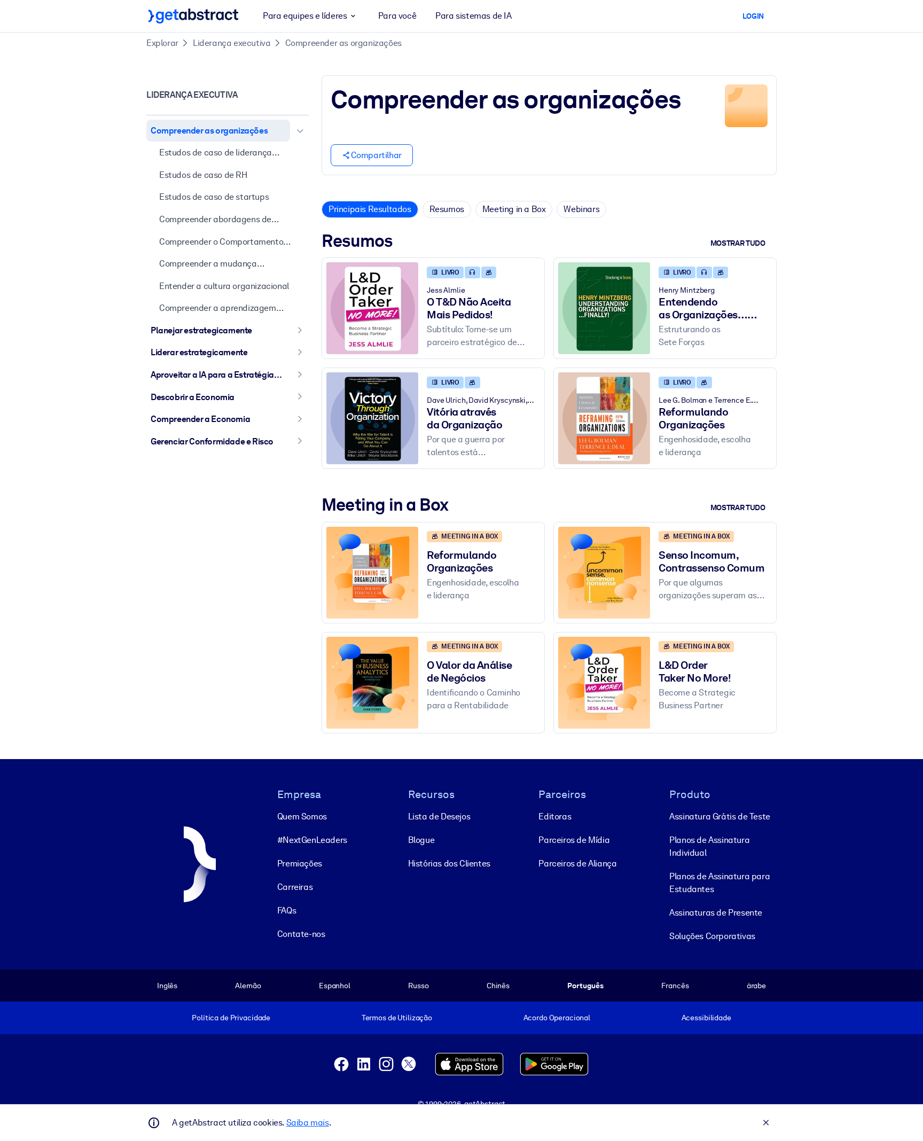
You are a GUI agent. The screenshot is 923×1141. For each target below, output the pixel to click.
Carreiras (294, 887)
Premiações (299, 863)
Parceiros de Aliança (577, 863)
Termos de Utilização (397, 1017)
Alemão (248, 985)
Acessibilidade (706, 1017)
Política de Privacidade (231, 1017)
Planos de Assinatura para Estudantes (719, 882)
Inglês (167, 985)
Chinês (498, 985)
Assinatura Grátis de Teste (719, 816)
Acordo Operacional (557, 1017)
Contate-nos (301, 934)
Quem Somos (302, 816)
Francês (675, 985)
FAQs (286, 910)
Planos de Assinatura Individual (709, 846)
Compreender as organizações (343, 43)
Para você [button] (397, 16)
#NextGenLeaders (312, 840)
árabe (756, 985)
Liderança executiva (231, 43)
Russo (418, 985)
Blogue (421, 840)
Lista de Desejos (439, 816)
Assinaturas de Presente (715, 913)
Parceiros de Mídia (573, 840)
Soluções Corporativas (712, 936)
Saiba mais (307, 1122)
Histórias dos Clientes (449, 863)
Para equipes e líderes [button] (305, 16)
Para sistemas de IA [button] (473, 16)
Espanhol (334, 985)
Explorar (162, 43)
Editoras (554, 816)
